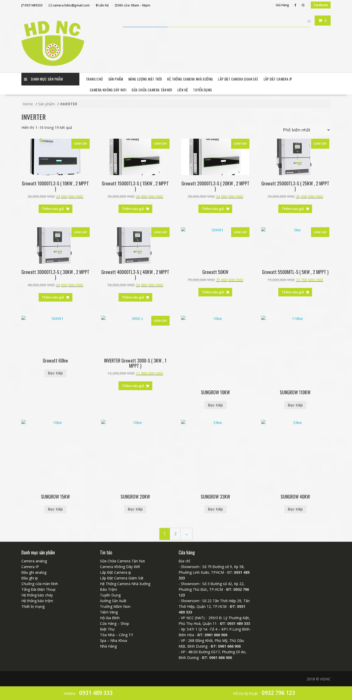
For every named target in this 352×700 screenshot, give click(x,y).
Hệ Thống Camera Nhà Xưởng (190, 79)
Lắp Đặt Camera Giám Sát (122, 578)
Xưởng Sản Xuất (113, 600)
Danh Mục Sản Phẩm (47, 79)
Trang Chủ (94, 79)
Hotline (88, 692)
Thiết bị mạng (33, 606)
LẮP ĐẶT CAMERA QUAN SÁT (238, 79)
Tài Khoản (320, 5)
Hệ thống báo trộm (37, 600)
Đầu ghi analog (33, 572)
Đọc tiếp (55, 373)
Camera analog (34, 561)
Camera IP (30, 566)
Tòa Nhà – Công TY (116, 634)
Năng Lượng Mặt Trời (145, 79)
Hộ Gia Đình (110, 617)
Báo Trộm (108, 589)
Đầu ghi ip (29, 578)
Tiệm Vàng (109, 612)
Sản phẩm (115, 79)
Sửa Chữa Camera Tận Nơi (151, 89)
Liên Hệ (182, 89)
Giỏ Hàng (282, 5)
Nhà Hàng (108, 646)
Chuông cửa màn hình (39, 583)
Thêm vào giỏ (53, 208)
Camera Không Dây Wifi (108, 89)
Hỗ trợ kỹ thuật (264, 692)
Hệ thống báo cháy (37, 595)
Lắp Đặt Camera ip (278, 79)
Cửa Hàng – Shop (114, 623)
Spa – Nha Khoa (113, 640)
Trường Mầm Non (115, 606)
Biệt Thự (107, 629)
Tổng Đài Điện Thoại (38, 589)
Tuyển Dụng (110, 595)
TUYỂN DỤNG (202, 89)
